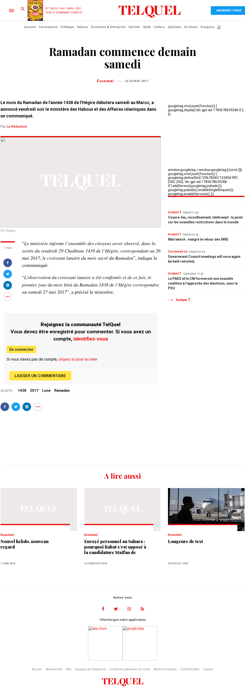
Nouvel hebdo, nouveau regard (24, 544)
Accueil (30, 27)
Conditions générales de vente (129, 669)
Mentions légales (165, 669)
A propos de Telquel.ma (90, 669)
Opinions (174, 27)
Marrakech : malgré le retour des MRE (198, 239)
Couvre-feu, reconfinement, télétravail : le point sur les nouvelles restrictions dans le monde (205, 219)
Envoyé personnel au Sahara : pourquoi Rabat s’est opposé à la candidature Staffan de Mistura (115, 547)
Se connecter (21, 349)
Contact (208, 669)
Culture (159, 27)
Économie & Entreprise (108, 27)
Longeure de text (185, 541)
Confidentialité (189, 669)
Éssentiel (105, 81)
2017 (34, 390)
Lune (46, 390)
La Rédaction (17, 126)
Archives (191, 27)
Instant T (175, 212)
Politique (67, 27)
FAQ (68, 669)
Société (134, 27)
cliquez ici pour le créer (77, 359)
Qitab (147, 27)
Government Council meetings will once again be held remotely (204, 259)
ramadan (62, 390)
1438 (22, 390)
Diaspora (207, 27)
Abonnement (53, 669)
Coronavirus (48, 27)
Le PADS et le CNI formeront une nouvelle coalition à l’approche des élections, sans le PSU (203, 283)
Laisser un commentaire (40, 376)
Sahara (82, 27)
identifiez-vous (90, 339)
